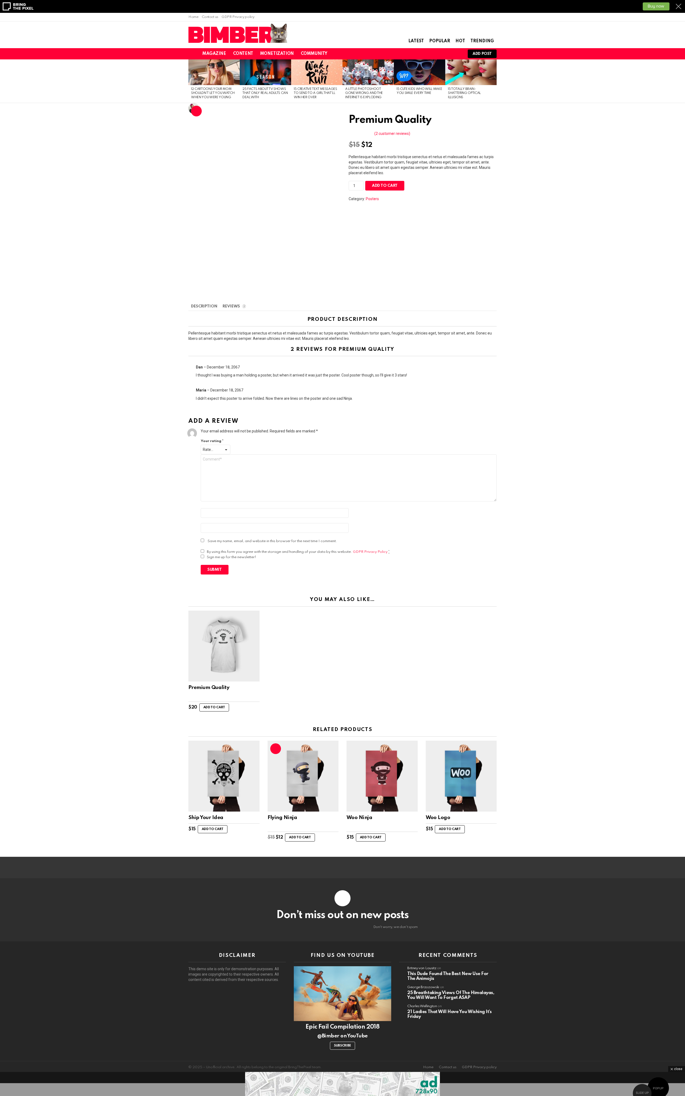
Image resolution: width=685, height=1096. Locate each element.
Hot (460, 41)
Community (314, 54)
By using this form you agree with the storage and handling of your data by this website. (298, 552)
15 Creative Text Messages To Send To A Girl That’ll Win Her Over (315, 93)
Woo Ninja (359, 817)
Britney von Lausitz (421, 968)
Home (193, 17)
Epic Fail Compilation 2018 (342, 1027)
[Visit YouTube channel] (342, 993)
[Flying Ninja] (303, 776)
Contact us (210, 17)
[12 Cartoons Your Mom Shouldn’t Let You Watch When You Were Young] (214, 72)
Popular (439, 41)
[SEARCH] (438, 53)
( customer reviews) (392, 133)
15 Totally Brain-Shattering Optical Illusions (464, 93)
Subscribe (342, 1045)
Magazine (214, 54)
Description (204, 306)
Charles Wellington (422, 1006)
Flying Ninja (282, 817)
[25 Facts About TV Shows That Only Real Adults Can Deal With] (265, 72)
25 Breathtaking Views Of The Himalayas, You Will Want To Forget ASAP (450, 995)
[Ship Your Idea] (224, 776)
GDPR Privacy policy (238, 17)
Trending (482, 41)
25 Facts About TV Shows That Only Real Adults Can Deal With (265, 93)
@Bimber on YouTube (342, 1035)
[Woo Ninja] (382, 776)
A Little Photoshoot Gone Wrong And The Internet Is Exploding (364, 93)
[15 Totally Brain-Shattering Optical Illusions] (471, 72)
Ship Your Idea (205, 817)
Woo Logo (438, 817)
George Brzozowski (423, 987)
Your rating (212, 441)
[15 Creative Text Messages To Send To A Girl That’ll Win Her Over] (316, 72)
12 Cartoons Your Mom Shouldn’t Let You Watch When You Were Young (212, 93)
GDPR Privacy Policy (370, 552)
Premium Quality (208, 687)
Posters (372, 199)
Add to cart (385, 186)
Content (243, 54)
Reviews (234, 306)
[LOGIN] (456, 53)
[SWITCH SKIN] (429, 53)
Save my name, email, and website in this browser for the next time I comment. (272, 541)
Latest (416, 41)
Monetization (277, 54)
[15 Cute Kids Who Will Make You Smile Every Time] (419, 72)
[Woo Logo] (461, 776)
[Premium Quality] (224, 646)
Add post (482, 54)
